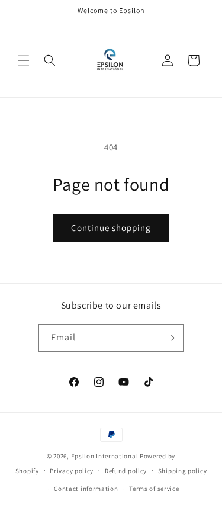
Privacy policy (72, 471)
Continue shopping (111, 227)
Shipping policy (182, 471)
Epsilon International (105, 456)
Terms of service (154, 488)
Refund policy (126, 471)
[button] (24, 60)
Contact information (86, 488)
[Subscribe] (170, 338)
